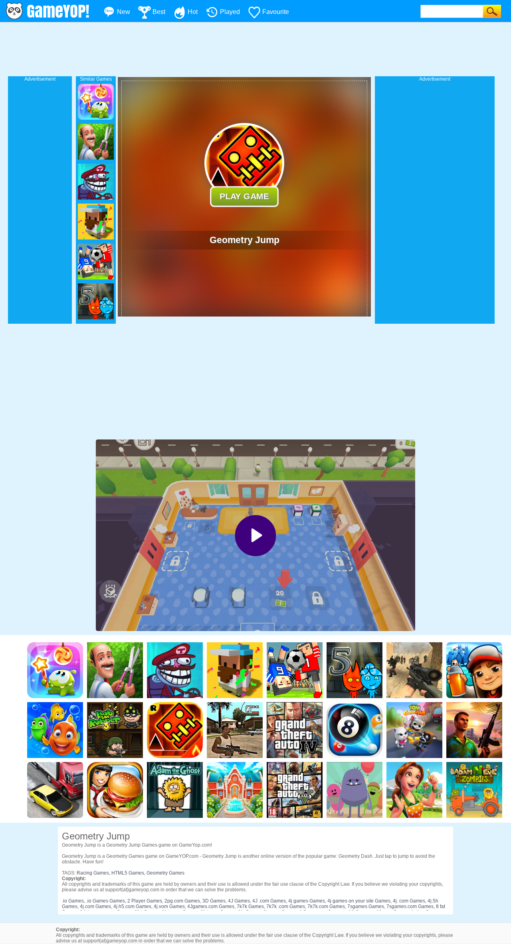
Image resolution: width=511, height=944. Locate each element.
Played (230, 11)
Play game (244, 196)
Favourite (275, 11)
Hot (193, 11)
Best (159, 11)
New (123, 11)
